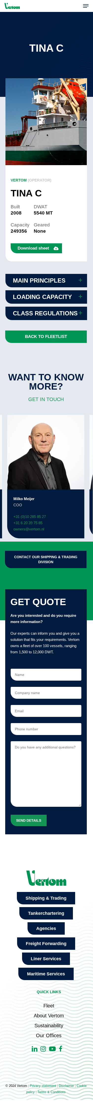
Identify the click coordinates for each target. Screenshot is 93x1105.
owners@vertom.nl (28, 529)
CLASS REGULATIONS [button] (45, 313)
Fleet (48, 1005)
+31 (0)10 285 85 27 (29, 517)
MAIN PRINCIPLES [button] (39, 280)
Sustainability (48, 1025)
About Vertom (49, 1015)
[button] (86, 5)
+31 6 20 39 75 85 (27, 523)
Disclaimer (66, 1086)
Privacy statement (43, 1086)
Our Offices (49, 1035)
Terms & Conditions (51, 1092)
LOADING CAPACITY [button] (42, 297)
